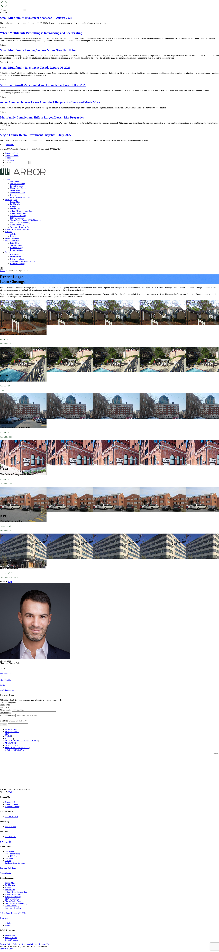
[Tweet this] (7, 582)
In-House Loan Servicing (20, 197)
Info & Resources (12, 241)
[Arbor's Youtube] (10, 841)
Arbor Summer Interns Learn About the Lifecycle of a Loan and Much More (50, 102)
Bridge (13, 206)
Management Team (17, 188)
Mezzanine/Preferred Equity (21, 222)
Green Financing (17, 225)
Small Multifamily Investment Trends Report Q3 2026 (35, 67)
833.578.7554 (10, 827)
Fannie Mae (15, 202)
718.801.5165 (5, 680)
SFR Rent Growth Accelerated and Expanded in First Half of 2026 (43, 85)
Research (8, 232)
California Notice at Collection (25, 944)
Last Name (4, 707)
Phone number (6, 710)
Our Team (9, 858)
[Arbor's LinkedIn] (2, 841)
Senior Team (15, 190)
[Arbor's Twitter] (5, 841)
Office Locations (12, 155)
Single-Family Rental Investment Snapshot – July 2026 (35, 135)
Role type (4, 721)
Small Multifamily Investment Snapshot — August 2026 (36, 17)
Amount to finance (7, 715)
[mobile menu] (1, 268)
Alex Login (9, 160)
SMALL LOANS (12, 745)
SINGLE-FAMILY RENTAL (17, 748)
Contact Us (9, 252)
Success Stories (16, 245)
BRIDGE (9, 738)
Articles (13, 234)
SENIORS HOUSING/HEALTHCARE (21, 741)
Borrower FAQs (16, 250)
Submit (3, 725)
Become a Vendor (17, 264)
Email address (6, 713)
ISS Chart (14, 856)
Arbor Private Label (18, 213)
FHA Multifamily (17, 218)
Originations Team (17, 193)
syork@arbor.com (7, 690)
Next (12, 145)
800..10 (11, 817)
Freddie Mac (15, 204)
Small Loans (15, 209)
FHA (7, 734)
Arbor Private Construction (21, 211)
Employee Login (6, 949)
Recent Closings (16, 248)
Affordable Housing (18, 216)
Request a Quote (11, 153)
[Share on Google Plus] (9, 582)
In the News (15, 243)
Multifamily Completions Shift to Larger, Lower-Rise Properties (42, 117)
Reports (13, 236)
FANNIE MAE (11, 729)
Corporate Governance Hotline (22, 261)
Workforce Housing (13, 908)
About (7, 179)
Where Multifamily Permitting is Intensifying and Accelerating (41, 33)
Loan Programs (11, 200)
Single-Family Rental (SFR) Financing (25, 220)
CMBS (8, 736)
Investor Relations (12, 238)
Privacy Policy (6, 944)
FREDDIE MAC (12, 732)
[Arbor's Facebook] (0, 841)
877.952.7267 (10, 837)
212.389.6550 (5, 673)
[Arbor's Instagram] (7, 841)
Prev (8, 145)
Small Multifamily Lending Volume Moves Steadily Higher (38, 50)
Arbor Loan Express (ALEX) (17, 229)
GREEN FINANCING (14, 750)
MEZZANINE (11, 743)
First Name (4, 705)
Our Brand (14, 181)
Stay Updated (15, 257)
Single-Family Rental (13, 901)
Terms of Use (44, 944)
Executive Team (16, 186)
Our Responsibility (17, 184)
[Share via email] (11, 582)
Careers (8, 158)
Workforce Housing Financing (22, 227)
